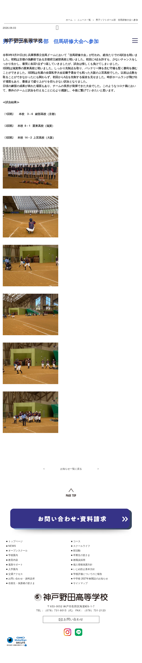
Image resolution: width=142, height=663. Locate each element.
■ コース (75, 541)
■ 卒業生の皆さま (80, 555)
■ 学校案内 (12, 555)
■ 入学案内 (12, 569)
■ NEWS (11, 546)
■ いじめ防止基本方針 (83, 569)
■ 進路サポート (14, 564)
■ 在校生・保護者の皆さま (20, 583)
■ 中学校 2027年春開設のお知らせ (89, 578)
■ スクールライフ (80, 546)
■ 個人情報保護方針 (81, 564)
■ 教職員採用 (78, 560)
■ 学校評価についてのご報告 (86, 574)
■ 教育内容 (12, 560)
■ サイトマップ (79, 583)
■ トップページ (14, 541)
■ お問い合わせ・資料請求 (20, 578)
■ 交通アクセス (14, 574)
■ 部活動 (75, 550)
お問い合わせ (73, 619)
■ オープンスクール (17, 550)
